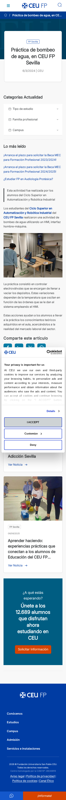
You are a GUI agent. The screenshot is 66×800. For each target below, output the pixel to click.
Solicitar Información (33, 649)
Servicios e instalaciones (23, 748)
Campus (12, 731)
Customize (31, 433)
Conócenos (15, 713)
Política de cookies (24, 780)
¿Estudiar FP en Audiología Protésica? (28, 179)
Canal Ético (46, 780)
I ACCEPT (33, 422)
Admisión (13, 739)
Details (51, 411)
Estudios (13, 722)
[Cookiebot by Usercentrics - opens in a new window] (47, 352)
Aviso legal (17, 776)
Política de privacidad (40, 776)
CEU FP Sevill (12, 217)
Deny (33, 444)
